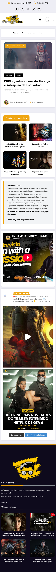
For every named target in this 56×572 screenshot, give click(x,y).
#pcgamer (11, 214)
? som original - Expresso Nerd (20, 219)
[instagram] (34, 9)
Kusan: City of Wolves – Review (41, 145)
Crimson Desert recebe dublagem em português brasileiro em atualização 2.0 (42, 561)
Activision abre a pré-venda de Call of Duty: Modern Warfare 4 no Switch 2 (42, 534)
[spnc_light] (53, 19)
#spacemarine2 (36, 211)
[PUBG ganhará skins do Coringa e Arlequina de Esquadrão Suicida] (28, 55)
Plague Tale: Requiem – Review (41, 173)
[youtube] (39, 9)
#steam (10, 211)
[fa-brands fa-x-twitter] (22, 9)
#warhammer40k (21, 211)
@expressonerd (13, 185)
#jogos (46, 211)
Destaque (9, 75)
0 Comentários (37, 102)
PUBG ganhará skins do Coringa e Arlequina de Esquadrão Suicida (27, 83)
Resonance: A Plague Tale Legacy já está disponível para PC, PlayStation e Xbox (13, 534)
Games (19, 75)
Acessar (4, 502)
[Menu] (40, 19)
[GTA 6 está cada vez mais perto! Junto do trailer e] (28, 399)
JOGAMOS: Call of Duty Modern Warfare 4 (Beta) (15, 145)
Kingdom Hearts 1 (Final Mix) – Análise (15, 173)
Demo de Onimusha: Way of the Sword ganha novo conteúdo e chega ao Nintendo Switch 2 (13, 561)
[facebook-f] (17, 9)
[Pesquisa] (48, 19)
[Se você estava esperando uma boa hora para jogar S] (28, 337)
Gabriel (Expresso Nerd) (18, 102)
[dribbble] (28, 9)
